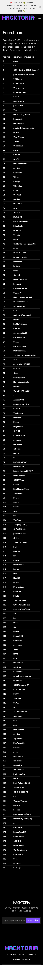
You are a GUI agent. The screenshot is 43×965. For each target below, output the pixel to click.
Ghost (27, 959)
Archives (11, 954)
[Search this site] (35, 18)
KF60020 (32, 954)
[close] (40, 7)
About (22, 954)
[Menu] (39, 18)
